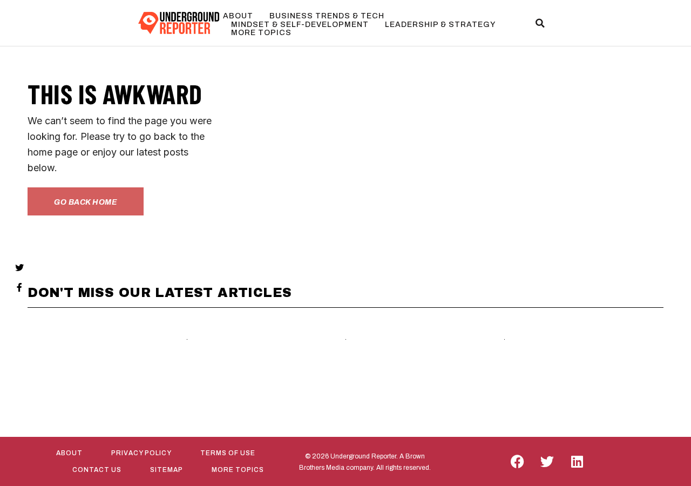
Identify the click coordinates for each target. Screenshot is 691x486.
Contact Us (96, 470)
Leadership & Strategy (440, 25)
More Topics (261, 33)
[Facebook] (517, 461)
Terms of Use (227, 453)
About (238, 16)
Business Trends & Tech (326, 16)
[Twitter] (547, 461)
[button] (540, 23)
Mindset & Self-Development (300, 25)
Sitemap (166, 470)
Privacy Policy (141, 453)
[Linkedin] (577, 461)
